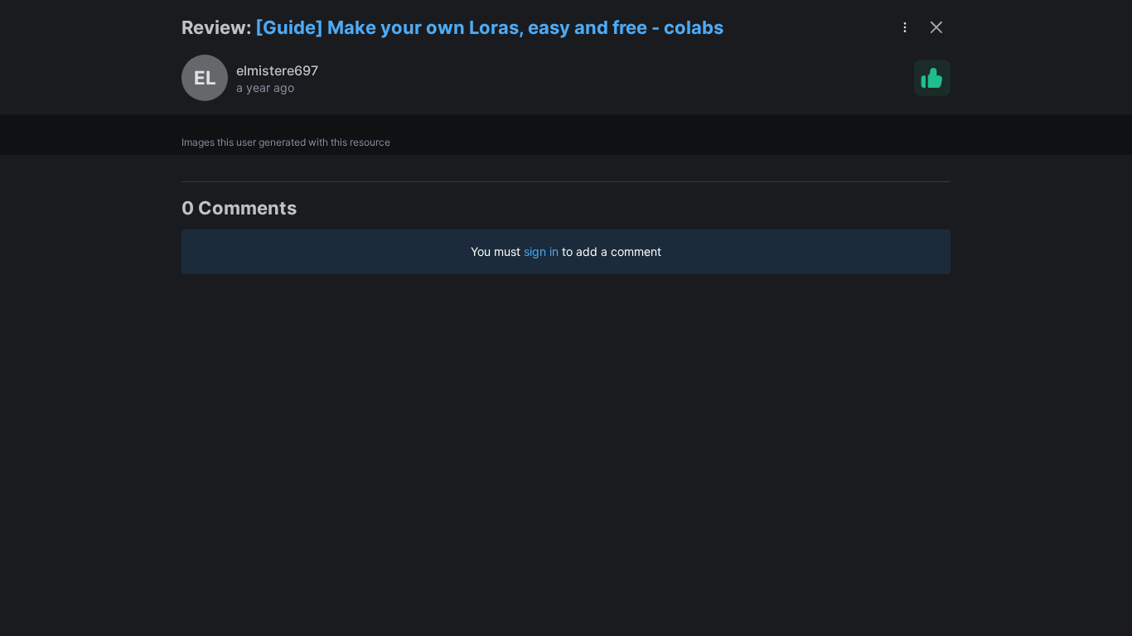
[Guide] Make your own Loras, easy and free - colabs (489, 27)
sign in (541, 251)
